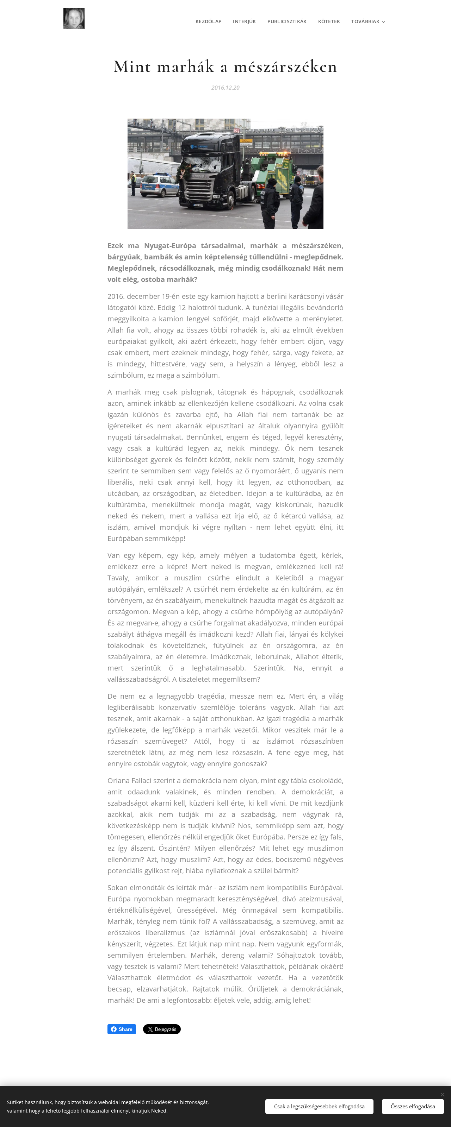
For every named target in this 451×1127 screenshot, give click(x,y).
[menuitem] (210, 21)
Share (125, 1029)
